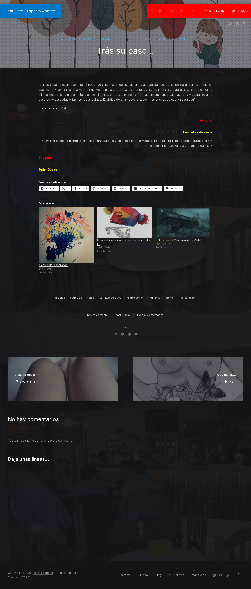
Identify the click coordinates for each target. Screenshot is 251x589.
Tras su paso (186, 297)
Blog (194, 10)
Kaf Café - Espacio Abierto (31, 11)
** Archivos (214, 10)
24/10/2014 (122, 315)
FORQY (26, 577)
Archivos (68, 38)
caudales (76, 297)
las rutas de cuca (110, 297)
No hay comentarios (150, 315)
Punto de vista (149, 38)
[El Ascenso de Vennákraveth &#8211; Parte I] (183, 222)
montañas (154, 297)
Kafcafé (157, 10)
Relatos (169, 38)
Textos (184, 38)
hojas (90, 297)
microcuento (134, 297)
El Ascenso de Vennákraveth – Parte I (179, 240)
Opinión (129, 38)
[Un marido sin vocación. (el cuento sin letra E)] (124, 222)
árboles (60, 297)
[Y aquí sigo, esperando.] (66, 235)
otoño (169, 297)
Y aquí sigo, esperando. (53, 264)
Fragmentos (110, 38)
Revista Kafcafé (97, 315)
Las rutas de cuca (197, 132)
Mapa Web (239, 10)
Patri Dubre (48, 170)
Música (176, 10)
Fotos (93, 38)
